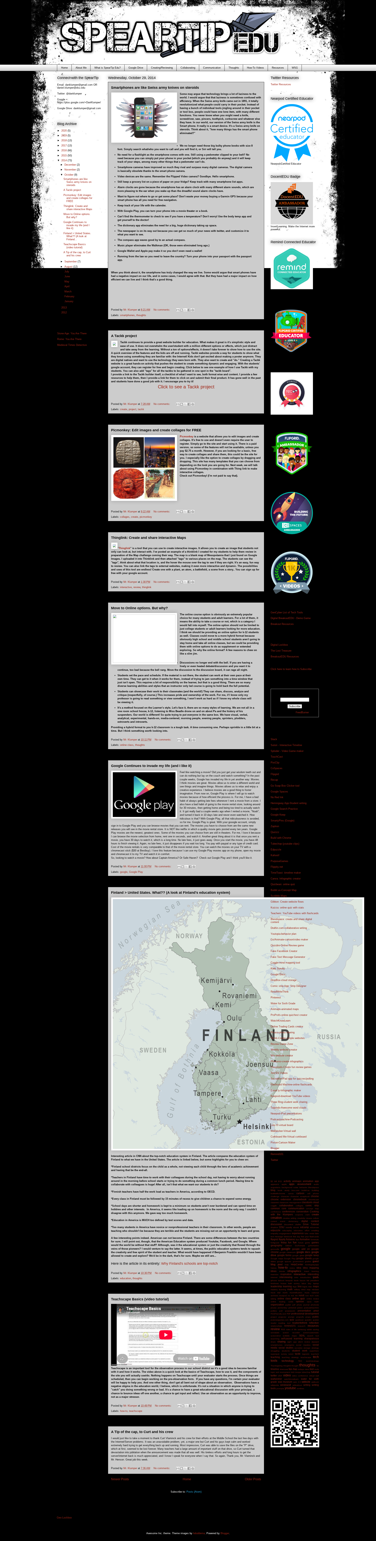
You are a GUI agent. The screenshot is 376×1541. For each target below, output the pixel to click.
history (274, 1268)
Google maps (277, 1258)
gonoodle (275, 1249)
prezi (316, 1310)
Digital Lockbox (279, 644)
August (68, 266)
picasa (274, 1308)
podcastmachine (311, 1308)
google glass (298, 1255)
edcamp (304, 1227)
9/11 (280, 1181)
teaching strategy (290, 1357)
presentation (304, 1310)
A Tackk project (124, 336)
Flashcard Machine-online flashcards (291, 1084)
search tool (313, 1336)
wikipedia (275, 1385)
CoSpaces (276, 768)
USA (280, 1376)
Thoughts (234, 67)
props (308, 1317)
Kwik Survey (278, 968)
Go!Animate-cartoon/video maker (289, 939)
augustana (275, 1187)
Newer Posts (120, 1479)
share (273, 1342)
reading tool (284, 1323)
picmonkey (146, 516)
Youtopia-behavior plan (283, 933)
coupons (299, 1215)
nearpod (283, 1295)
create (123, 409)
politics (274, 1311)
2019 (64, 135)
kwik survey (294, 1283)
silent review (304, 1342)
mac (310, 1286)
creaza (309, 1218)
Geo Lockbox (64, 1517)
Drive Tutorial (311, 1224)
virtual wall (314, 1376)
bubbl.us (305, 1190)
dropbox (274, 1227)
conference (276, 1212)
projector (282, 1317)
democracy (293, 1221)
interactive (126, 587)
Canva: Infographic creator (286, 878)
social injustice (303, 1345)
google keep (312, 1255)
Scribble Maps (279, 895)
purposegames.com (279, 1320)
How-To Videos (255, 67)
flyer (297, 1239)
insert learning (311, 1271)
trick (293, 1372)
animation (308, 1181)
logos (304, 1286)
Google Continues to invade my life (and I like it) (151, 766)
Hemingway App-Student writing (288, 803)
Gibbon (288, 1246)
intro (296, 1277)
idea (298, 1267)
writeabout (297, 1385)
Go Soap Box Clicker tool (285, 785)
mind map (306, 1289)
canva (291, 1193)
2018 (64, 140)
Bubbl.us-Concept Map (283, 890)
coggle (274, 1206)
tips (290, 1369)
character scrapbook (300, 1196)
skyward (315, 1342)
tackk (141, 409)
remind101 (290, 1325)
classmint (275, 1202)
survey (284, 1354)
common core (278, 1208)
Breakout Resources (282, 624)
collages (124, 516)
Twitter (274, 1159)
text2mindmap (312, 1361)
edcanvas (314, 1227)
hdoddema (199, 1533)
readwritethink (299, 1323)
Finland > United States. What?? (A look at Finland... (77, 236)
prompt (291, 1317)
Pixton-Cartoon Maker (283, 1142)
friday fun (286, 1242)
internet (274, 1277)
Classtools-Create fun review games (291, 1067)
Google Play (136, 871)
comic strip (312, 1205)
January (69, 301)
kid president (313, 1280)
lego (295, 1286)
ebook (296, 1227)
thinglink (146, 587)
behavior (303, 1187)
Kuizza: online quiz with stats (287, 907)
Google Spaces (279, 791)
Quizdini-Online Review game (287, 945)
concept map (312, 1208)
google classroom (287, 1252)
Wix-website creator (282, 1055)
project (132, 409)
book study (283, 1190)
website (306, 1381)
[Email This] (178, 310)
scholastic (275, 1333)
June (67, 276)
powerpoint (290, 1311)
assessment (304, 1184)
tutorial (315, 1372)
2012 (64, 312)
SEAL (302, 1335)
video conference (300, 1376)
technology (288, 1360)
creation (276, 1217)
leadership (276, 1286)
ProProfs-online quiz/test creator (289, 1014)
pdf (293, 1305)
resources (313, 1325)
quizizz (316, 1320)
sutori (290, 1354)
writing (306, 1385)
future (301, 1243)
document (288, 1224)
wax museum (285, 1382)
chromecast (313, 1199)
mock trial (275, 1293)
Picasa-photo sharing (283, 1032)
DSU (281, 1227)
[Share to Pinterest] (193, 310)
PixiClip (275, 762)
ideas (274, 1271)
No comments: (162, 309)
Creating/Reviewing (162, 67)
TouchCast (277, 756)
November (70, 169)
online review (312, 1299)
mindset (315, 1289)
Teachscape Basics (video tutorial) (140, 1299)
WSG (295, 67)
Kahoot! (275, 855)
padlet (288, 1305)
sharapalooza (311, 1338)
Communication (212, 67)
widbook (315, 1382)
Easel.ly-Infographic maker (286, 1090)
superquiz (275, 1354)
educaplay (287, 1230)
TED (300, 1361)
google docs (303, 1252)
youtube (290, 1388)
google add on (301, 1249)
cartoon (300, 1193)
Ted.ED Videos (279, 1072)
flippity (282, 1239)
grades (308, 1261)
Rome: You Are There (69, 339)
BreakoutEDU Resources (285, 656)
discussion (276, 1224)
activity (287, 1181)
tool (312, 1369)
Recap (274, 779)
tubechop (306, 1372)
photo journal (303, 1305)
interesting (313, 1274)
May (67, 281)
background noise (290, 1187)
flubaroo (290, 1239)
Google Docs (278, 974)
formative (305, 1239)
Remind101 (277, 1154)
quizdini (308, 1320)
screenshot (276, 1336)
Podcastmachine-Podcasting (287, 1119)
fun (294, 1242)
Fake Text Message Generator (288, 956)
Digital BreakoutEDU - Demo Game (291, 618)
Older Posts (253, 1479)
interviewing (285, 1277)
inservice (274, 1274)
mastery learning (278, 1289)
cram (307, 1215)
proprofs (300, 1317)
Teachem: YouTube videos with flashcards (295, 913)
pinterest (292, 1308)
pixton (300, 1308)
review (136, 587)
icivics (292, 1268)
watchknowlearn (291, 1379)
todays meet (303, 1369)
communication (296, 1208)
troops (298, 1372)
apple (284, 1184)
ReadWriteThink (280, 991)
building (315, 1190)
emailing (315, 1230)
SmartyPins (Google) (282, 820)
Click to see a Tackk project (186, 386)
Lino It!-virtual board (282, 1125)
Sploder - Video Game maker (287, 751)
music (307, 1293)
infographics (294, 1271)
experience (298, 1233)
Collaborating (188, 67)
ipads (316, 1277)
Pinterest (276, 997)
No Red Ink (277, 797)
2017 (64, 145)
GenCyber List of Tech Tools (287, 612)
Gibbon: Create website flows (287, 901)
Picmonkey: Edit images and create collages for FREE (156, 430)
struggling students (280, 1351)
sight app (292, 1342)
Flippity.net (277, 866)
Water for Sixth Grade (283, 1003)
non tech (309, 1295)
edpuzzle (275, 1230)
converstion (302, 1211)
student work (299, 1350)
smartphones (127, 315)
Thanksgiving (277, 1366)
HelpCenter (297, 1264)
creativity (301, 1218)
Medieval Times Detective (72, 345)
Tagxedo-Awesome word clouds (288, 1107)
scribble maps (290, 1336)
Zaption (275, 826)
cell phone (313, 1193)
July (67, 271)
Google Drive (135, 67)
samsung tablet (305, 1329)
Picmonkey (187, 436)
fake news (309, 1233)
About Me (81, 67)
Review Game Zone (282, 1043)
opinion (300, 1301)
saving (316, 1329)
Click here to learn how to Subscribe (291, 669)
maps (316, 1286)
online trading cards (282, 1302)
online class (127, 744)
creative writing (289, 1218)
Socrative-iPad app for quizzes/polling (292, 1078)
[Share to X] (185, 310)
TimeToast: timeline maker (286, 872)
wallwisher (276, 1379)
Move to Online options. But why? (139, 608)
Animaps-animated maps (285, 1009)
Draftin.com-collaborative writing (289, 927)
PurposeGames (279, 861)
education (125, 1278)
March (68, 291)
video (287, 1375)
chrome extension (281, 1199)
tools (317, 1369)
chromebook (299, 1199)
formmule (315, 1239)
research (302, 1326)
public (315, 1316)
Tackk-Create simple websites (288, 1038)
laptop (316, 1283)
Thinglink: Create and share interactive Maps (148, 538)
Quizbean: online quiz (283, 884)
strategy (315, 1348)
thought (294, 1366)
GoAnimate (300, 1246)
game (307, 1243)
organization (277, 1304)
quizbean (299, 1320)
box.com (295, 1190)
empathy (274, 1233)
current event (278, 1221)
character (285, 1196)
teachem (315, 1354)
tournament (285, 1372)
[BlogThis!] (181, 310)
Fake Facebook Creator (284, 951)
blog (273, 1190)
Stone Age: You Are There (72, 333)
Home (64, 67)
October (69, 174)
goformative (313, 1246)
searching (275, 1339)
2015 (64, 155)
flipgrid (274, 1239)
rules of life (291, 1329)
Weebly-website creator (284, 1049)
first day (296, 1237)
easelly (289, 1227)
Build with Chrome (281, 837)
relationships (276, 1326)
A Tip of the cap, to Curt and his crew (142, 1432)
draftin (298, 1224)
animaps (296, 1181)
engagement (285, 1233)
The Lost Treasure (281, 650)
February (69, 296)
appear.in (275, 1184)
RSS (283, 1329)
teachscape (135, 1411)
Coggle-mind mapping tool (285, 962)
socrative (299, 1348)
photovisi (315, 1305)
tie (318, 1366)
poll (280, 1311)
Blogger (275, 1148)
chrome (315, 1196)
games (315, 1242)
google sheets (304, 1258)
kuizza (283, 1283)
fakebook (288, 1237)
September (71, 261)
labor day (306, 1283)
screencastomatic (311, 1333)
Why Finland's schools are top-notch (189, 1263)
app (317, 1181)
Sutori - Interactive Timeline (286, 745)
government (298, 1261)
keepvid (289, 1280)
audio (316, 1184)
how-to (123, 1411)
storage (307, 1348)
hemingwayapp (312, 1265)
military (297, 1289)
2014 (64, 160)
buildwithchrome (278, 1193)
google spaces (284, 1261)
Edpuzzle (276, 849)
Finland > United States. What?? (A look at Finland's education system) (170, 893)
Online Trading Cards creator (287, 1026)
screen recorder (291, 1333)
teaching (275, 1357)
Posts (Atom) (194, 1491)
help (287, 1265)
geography (276, 1245)
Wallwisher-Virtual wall (283, 1130)
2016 (64, 150)
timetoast (284, 1369)
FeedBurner (302, 712)
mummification (296, 1293)
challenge (275, 1196)
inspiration (286, 1274)
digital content (310, 1221)
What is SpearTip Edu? (107, 67)
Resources (278, 67)
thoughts (141, 315)
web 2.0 (297, 1382)
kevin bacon (300, 1280)
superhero (314, 1351)
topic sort (275, 1372)
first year (305, 1237)
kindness (275, 1283)
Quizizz (275, 832)
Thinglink (124, 548)
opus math (313, 1302)
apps (292, 1184)
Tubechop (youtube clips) (285, 843)
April (67, 286)
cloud (316, 1202)
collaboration (286, 1205)
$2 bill (274, 1181)
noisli (301, 1295)
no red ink (292, 1295)
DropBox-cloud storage (283, 980)
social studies (286, 1347)
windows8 (285, 1385)
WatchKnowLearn (280, 1020)
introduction (305, 1277)
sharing (281, 1341)
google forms (284, 1255)
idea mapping (311, 1267)
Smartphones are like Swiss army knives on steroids (155, 88)
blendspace (313, 1187)
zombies (300, 1388)
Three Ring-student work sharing (289, 1101)
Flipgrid (275, 774)
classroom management (290, 1202)
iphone (274, 1280)
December (70, 164)
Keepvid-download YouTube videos (290, 1096)
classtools (307, 1202)
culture (316, 1218)
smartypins (289, 1345)
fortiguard (275, 1243)
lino (300, 1286)
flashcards (314, 1237)
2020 (64, 130)
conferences (288, 1211)
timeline (275, 1369)
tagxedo (305, 1354)
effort (307, 1230)
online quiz (298, 1298)
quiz (292, 1319)
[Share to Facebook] (189, 310)
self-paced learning (292, 1338)
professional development (305, 1313)
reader (274, 1323)
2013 (64, 307)
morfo (285, 1293)
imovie (282, 1271)
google (123, 871)
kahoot (281, 1280)
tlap (295, 1369)
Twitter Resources (281, 84)
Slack (274, 739)
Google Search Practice (284, 808)
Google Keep (278, 814)
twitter (274, 1375)
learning (287, 1286)
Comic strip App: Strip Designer (288, 985)
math (290, 1289)
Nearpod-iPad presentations (286, 1113)
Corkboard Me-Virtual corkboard (288, 1136)
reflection (314, 1323)
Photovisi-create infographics (287, 1061)
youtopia (280, 1388)
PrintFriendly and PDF (281, 1314)
